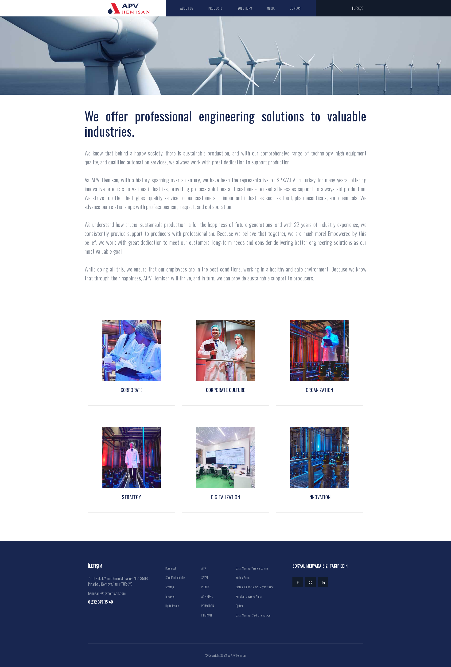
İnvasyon (170, 596)
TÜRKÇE (357, 8)
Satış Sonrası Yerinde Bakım (251, 568)
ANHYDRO (207, 596)
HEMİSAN (206, 615)
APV (203, 568)
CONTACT (296, 8)
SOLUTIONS (244, 8)
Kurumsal (170, 568)
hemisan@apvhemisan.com (107, 593)
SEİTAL (204, 577)
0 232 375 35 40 (100, 602)
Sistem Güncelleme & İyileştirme (254, 586)
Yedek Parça (242, 577)
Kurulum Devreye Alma (248, 596)
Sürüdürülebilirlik (175, 577)
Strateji (169, 586)
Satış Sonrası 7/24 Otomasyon (253, 615)
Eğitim (239, 605)
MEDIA (271, 8)
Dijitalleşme (172, 605)
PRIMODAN (207, 605)
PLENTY (205, 586)
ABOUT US (186, 8)
